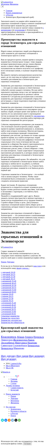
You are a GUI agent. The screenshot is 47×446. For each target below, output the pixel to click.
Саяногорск (6, 345)
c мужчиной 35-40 (8, 303)
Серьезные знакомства (10, 316)
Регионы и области (18, 411)
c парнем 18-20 (7, 294)
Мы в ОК (9, 368)
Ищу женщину (37, 355)
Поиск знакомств (13, 394)
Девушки (10, 262)
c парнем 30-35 (7, 301)
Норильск (38, 336)
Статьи (13, 383)
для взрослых (38, 116)
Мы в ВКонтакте (13, 366)
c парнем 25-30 (7, 298)
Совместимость (17, 388)
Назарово (32, 342)
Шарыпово (18, 348)
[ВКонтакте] (5, 420)
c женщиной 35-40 (8, 281)
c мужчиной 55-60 (8, 312)
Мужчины (5, 4)
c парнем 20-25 (7, 296)
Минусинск (21, 342)
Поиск (13, 416)
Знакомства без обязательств (12, 322)
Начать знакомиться (14, 13)
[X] (15, 420)
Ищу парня (22, 355)
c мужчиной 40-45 (8, 305)
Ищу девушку (8, 355)
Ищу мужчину (9, 359)
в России (9, 15)
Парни (3, 262)
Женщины (14, 4)
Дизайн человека (13, 386)
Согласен (27, 444)
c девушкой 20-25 (8, 274)
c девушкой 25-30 (8, 277)
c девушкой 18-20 (8, 272)
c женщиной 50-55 (8, 288)
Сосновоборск (20, 345)
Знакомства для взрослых (11, 320)
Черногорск (33, 345)
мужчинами (20, 30)
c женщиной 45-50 (8, 285)
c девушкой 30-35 (8, 279)
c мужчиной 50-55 (8, 309)
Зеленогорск (16, 409)
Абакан (20, 336)
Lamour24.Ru (16, 363)
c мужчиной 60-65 (8, 314)
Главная (9, 11)
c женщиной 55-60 (8, 290)
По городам (10, 407)
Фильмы (14, 381)
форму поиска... (23, 268)
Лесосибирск (7, 342)
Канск (31, 339)
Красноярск (8, 336)
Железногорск (20, 339)
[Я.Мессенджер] (2, 420)
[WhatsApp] (19, 420)
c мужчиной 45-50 (8, 307)
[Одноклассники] (9, 420)
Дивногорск (7, 340)
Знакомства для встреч (10, 318)
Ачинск (29, 336)
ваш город (37, 266)
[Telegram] (12, 420)
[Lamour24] (13, 377)
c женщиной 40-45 (8, 283)
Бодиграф (15, 390)
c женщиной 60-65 (8, 292)
